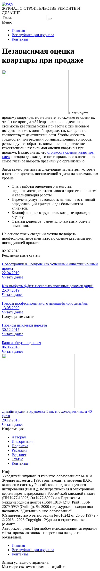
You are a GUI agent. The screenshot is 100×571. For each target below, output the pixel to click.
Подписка (20, 446)
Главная (18, 30)
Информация (22, 441)
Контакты (20, 39)
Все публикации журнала (33, 35)
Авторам (19, 437)
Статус (17, 459)
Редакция (19, 450)
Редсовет (19, 455)
